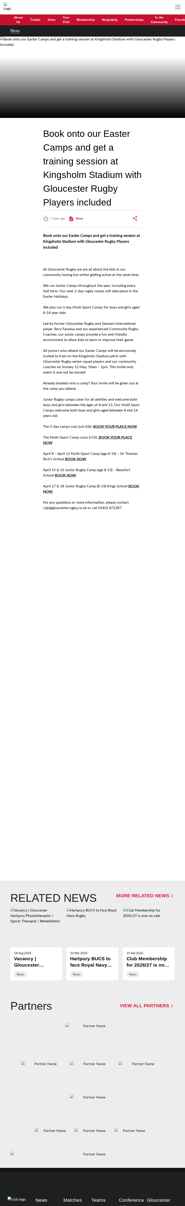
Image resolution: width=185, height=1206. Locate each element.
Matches (72, 1200)
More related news (142, 895)
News (15, 31)
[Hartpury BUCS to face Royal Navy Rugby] (92, 944)
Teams (98, 1200)
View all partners (144, 1005)
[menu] (178, 7)
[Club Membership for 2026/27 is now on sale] (149, 944)
